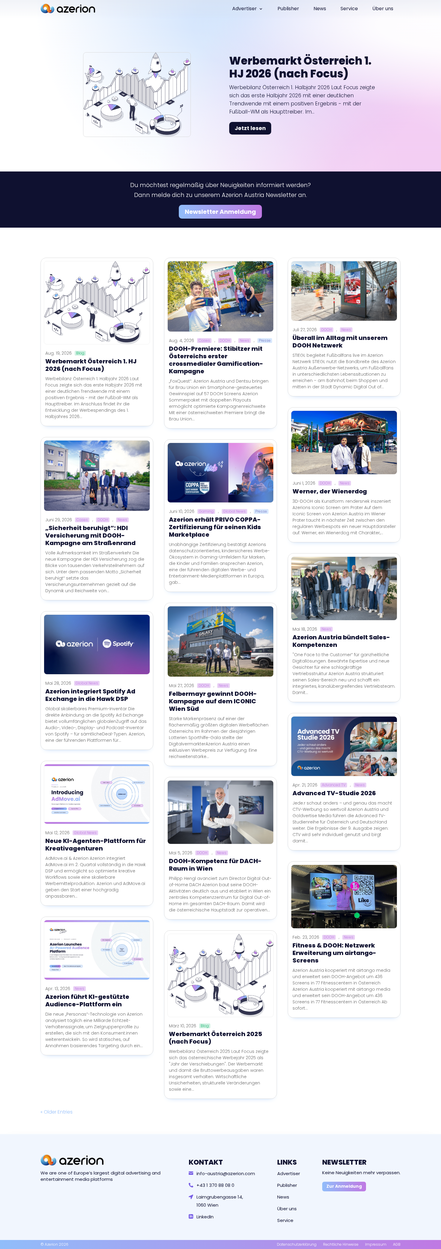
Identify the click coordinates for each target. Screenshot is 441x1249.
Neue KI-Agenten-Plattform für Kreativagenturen (95, 845)
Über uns (382, 9)
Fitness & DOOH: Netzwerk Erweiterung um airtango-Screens (334, 953)
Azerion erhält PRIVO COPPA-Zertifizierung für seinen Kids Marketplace (215, 527)
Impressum (375, 1244)
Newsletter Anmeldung (220, 212)
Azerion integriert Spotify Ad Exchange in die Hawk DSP (90, 695)
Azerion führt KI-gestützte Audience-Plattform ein (87, 1000)
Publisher (288, 9)
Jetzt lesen (250, 128)
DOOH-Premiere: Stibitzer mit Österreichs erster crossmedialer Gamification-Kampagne (216, 359)
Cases (82, 519)
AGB (396, 1244)
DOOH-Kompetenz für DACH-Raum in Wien (215, 865)
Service (349, 9)
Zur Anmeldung (344, 1186)
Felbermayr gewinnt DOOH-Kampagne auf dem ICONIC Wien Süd (213, 701)
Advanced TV (334, 785)
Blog (80, 353)
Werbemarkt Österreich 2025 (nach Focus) (215, 1038)
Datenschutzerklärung (296, 1244)
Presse (265, 340)
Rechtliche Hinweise (340, 1244)
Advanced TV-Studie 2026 (334, 793)
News (320, 9)
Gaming (206, 511)
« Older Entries (56, 1111)
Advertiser (244, 9)
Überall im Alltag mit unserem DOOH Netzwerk (340, 342)
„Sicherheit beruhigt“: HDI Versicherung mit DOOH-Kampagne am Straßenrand (90, 535)
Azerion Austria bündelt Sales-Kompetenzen (341, 641)
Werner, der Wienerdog (329, 491)
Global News (87, 683)
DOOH (103, 519)
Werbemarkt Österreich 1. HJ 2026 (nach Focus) (300, 67)
